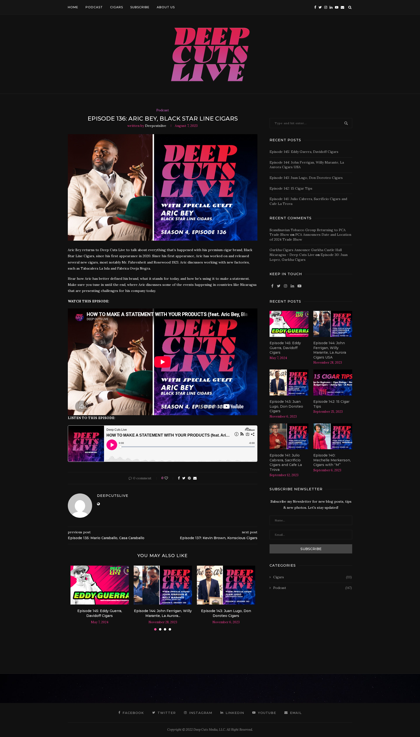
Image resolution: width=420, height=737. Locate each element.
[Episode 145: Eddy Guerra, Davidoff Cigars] (99, 585)
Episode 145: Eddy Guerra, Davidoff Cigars (99, 613)
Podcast (162, 110)
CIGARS (116, 7)
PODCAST (94, 7)
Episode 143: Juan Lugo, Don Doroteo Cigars (226, 613)
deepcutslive (155, 125)
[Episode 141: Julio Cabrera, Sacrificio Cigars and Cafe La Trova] (289, 436)
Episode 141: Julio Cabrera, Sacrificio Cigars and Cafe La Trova (286, 462)
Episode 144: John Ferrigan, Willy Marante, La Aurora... (163, 613)
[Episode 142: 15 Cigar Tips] (332, 382)
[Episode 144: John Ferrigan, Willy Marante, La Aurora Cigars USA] (163, 585)
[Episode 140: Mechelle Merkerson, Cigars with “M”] (332, 436)
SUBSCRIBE (139, 7)
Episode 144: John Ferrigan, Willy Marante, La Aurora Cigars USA (329, 350)
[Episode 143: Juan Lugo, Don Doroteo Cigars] (226, 585)
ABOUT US (166, 7)
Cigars (312, 577)
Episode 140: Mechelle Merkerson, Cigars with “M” (332, 460)
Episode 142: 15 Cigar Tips (291, 188)
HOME (73, 7)
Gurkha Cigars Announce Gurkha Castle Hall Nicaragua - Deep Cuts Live (306, 252)
